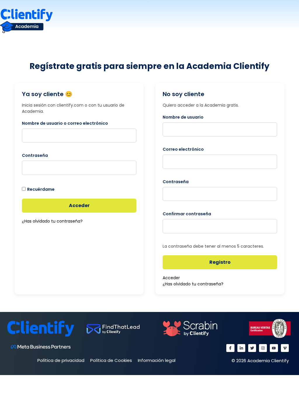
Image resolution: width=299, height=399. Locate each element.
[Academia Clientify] (26, 21)
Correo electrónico (183, 149)
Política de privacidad (60, 360)
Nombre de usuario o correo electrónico (65, 123)
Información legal (156, 360)
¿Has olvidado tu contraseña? (52, 221)
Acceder (79, 205)
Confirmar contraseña (187, 214)
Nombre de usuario (183, 117)
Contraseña (35, 155)
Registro (220, 262)
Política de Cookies (111, 360)
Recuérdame (41, 189)
